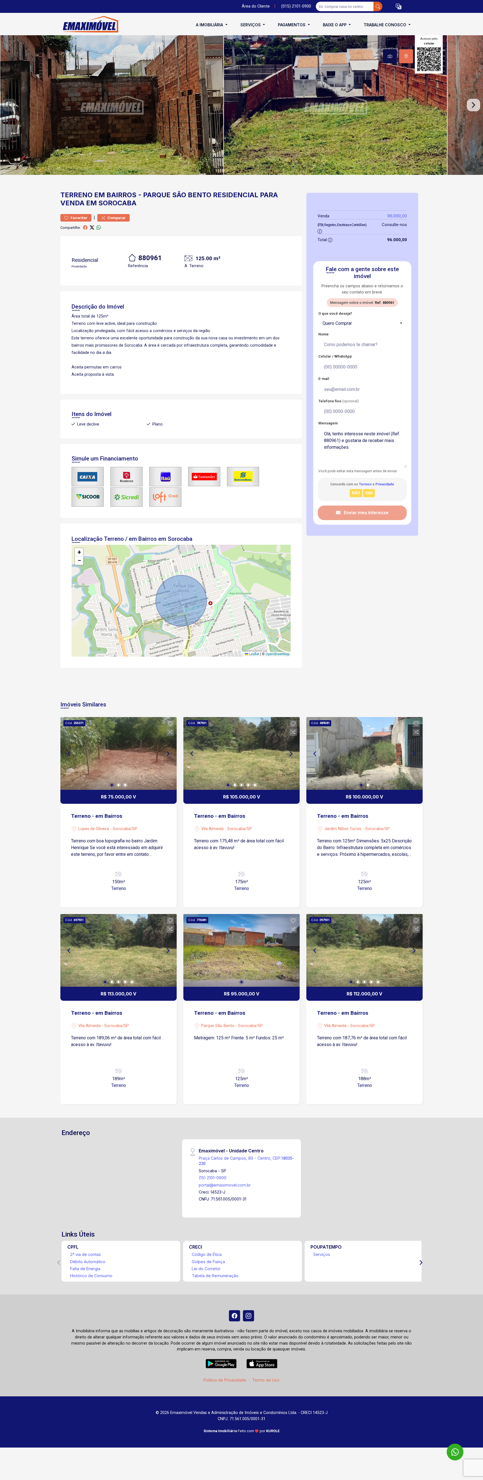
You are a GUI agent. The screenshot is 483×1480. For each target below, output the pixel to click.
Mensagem (328, 423)
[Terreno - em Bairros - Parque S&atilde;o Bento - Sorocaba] (88, 25)
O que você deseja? (335, 313)
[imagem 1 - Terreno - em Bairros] (118, 753)
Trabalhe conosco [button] (385, 24)
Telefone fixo (338, 401)
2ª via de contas (85, 1254)
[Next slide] (473, 105)
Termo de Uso (266, 1380)
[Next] (168, 753)
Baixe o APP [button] (335, 24)
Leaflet (253, 654)
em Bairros (115, 195)
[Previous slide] (9, 105)
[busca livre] (377, 6)
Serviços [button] (251, 24)
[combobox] (362, 323)
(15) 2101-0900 (212, 1177)
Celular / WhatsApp (335, 356)
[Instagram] (248, 1315)
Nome (323, 334)
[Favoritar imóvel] (170, 723)
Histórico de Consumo (91, 1275)
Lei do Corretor (206, 1268)
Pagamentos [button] (292, 24)
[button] (398, 6)
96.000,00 (397, 216)
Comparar (116, 218)
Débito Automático (87, 1261)
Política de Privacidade (224, 1380)
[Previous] (69, 753)
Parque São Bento (177, 195)
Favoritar (78, 218)
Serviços (321, 1254)
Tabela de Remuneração (215, 1275)
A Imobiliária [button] (210, 24)
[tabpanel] (241, 105)
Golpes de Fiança (208, 1261)
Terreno (76, 195)
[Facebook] (234, 1315)
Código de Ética (207, 1254)
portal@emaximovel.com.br (225, 1185)
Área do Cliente (256, 6)
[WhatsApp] (455, 1452)
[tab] (390, 56)
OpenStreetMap (277, 654)
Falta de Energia (85, 1268)
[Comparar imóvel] (170, 732)
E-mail (323, 379)
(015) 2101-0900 (296, 6)
